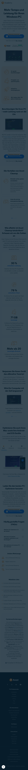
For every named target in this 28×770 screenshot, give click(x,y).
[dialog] (14, 385)
